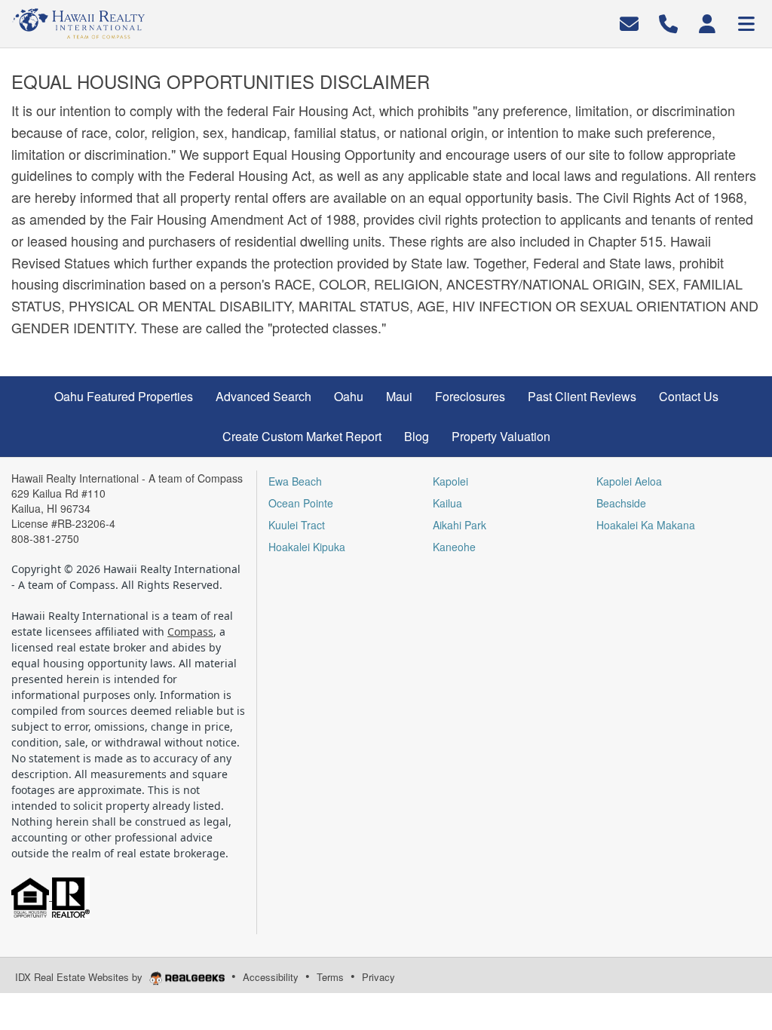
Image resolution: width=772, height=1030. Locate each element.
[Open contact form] (629, 22)
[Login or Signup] (707, 22)
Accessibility (271, 977)
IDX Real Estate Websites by (80, 977)
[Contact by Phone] (668, 22)
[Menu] (746, 22)
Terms (330, 977)
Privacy (378, 977)
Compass (190, 631)
